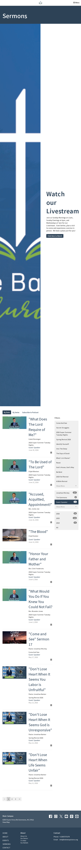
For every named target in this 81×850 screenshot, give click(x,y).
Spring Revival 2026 (63, 439)
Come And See (61, 423)
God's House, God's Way (65, 467)
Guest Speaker (66, 502)
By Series (16, 412)
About (5, 836)
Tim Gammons (66, 497)
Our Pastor (24, 838)
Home (5, 833)
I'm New (23, 840)
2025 (66, 518)
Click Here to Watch (55, 236)
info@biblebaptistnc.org (68, 839)
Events (6, 840)
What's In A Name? (63, 458)
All (57, 527)
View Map (6, 822)
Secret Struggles (62, 428)
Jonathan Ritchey (66, 493)
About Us (23, 836)
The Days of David (62, 453)
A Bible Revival (61, 481)
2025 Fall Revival (62, 477)
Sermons (7, 844)
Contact (6, 847)
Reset (58, 463)
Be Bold (59, 472)
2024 (66, 523)
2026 (66, 513)
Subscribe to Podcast (30, 412)
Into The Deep (61, 449)
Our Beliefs (24, 843)
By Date (7, 412)
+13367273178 (64, 836)
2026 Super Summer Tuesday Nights (63, 433)
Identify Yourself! (62, 444)
